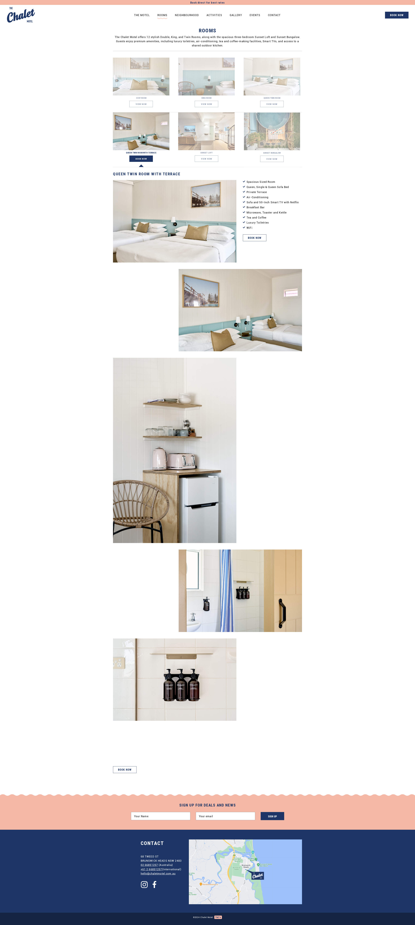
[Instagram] (144, 884)
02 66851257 (149, 865)
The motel (142, 15)
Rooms (162, 15)
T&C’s (218, 917)
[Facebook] (154, 884)
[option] (207, 472)
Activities (214, 15)
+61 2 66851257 (151, 869)
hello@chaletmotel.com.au (158, 873)
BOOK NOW (396, 15)
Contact (274, 15)
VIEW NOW (141, 104)
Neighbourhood (187, 15)
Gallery (236, 15)
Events (255, 15)
